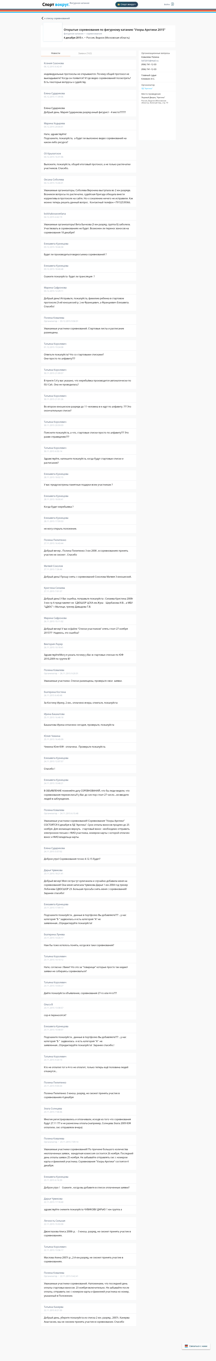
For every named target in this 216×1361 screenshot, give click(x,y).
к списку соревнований (57, 18)
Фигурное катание (79, 2)
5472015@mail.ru (150, 60)
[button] (196, 1346)
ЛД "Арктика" (147, 88)
